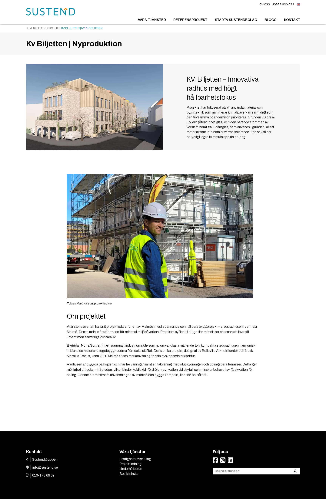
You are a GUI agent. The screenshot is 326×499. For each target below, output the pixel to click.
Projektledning (130, 464)
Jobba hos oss (283, 4)
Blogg (271, 20)
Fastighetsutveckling (135, 459)
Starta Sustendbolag (236, 20)
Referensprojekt (190, 20)
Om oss (264, 4)
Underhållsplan (130, 469)
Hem (29, 28)
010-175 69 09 (43, 475)
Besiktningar (129, 474)
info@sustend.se (45, 467)
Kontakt (292, 20)
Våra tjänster (152, 20)
